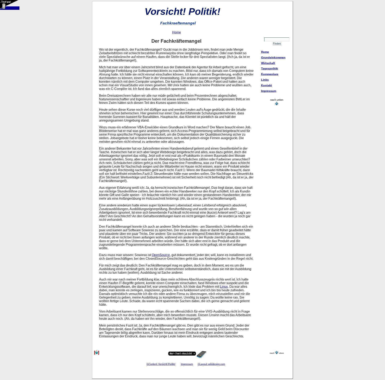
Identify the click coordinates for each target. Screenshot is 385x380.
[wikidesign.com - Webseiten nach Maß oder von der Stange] (96, 354)
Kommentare (269, 74)
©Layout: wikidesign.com (211, 364)
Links (265, 79)
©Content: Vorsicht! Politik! (161, 364)
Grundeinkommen (273, 57)
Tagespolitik (269, 68)
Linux (224, 286)
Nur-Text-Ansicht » (182, 353)
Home (265, 51)
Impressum (268, 90)
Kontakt (266, 85)
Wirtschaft (268, 63)
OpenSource (161, 255)
